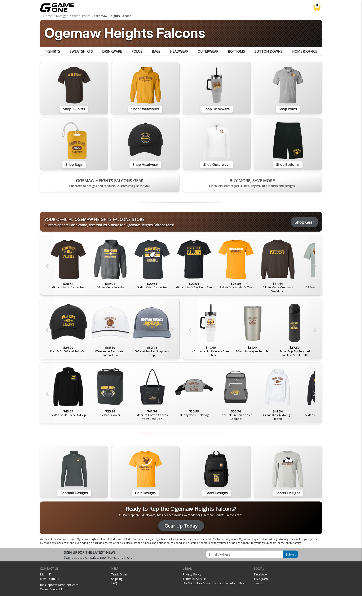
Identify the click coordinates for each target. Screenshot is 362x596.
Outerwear (208, 51)
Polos (137, 51)
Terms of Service (194, 579)
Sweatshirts (81, 51)
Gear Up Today (181, 525)
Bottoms (236, 51)
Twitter (259, 583)
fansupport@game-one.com (59, 585)
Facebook (260, 574)
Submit (291, 554)
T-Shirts (52, 51)
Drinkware (112, 51)
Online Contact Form (54, 589)
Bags (156, 51)
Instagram (261, 579)
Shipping (117, 579)
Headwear (179, 51)
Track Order (119, 574)
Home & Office (304, 51)
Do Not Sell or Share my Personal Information (214, 583)
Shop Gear (304, 222)
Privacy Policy (192, 574)
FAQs (115, 583)
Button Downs (268, 51)
